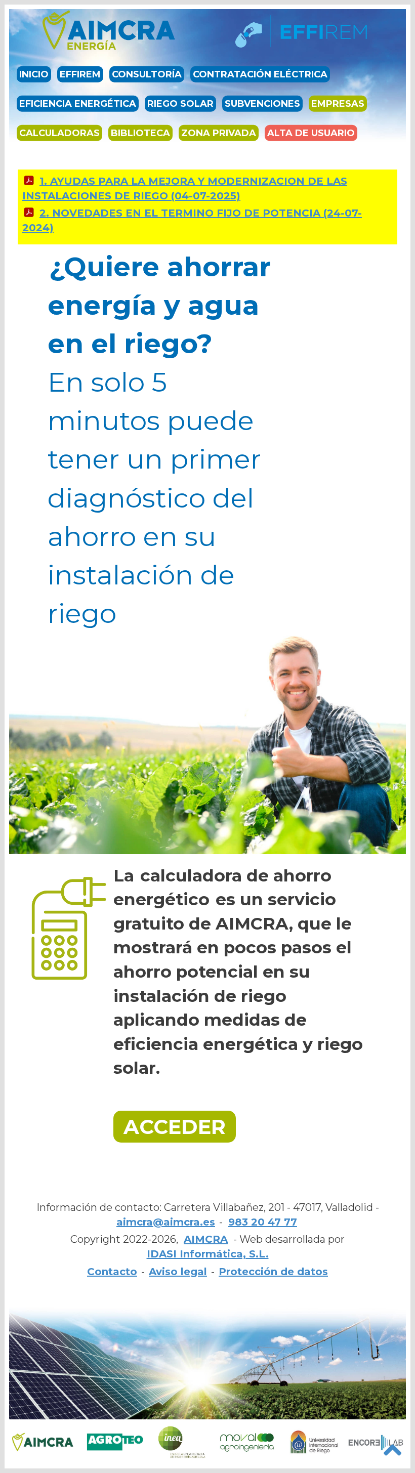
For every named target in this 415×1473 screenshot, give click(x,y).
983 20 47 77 (262, 1222)
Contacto (112, 1272)
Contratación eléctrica (260, 74)
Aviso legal (178, 1272)
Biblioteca (140, 133)
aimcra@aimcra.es (165, 1222)
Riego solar (180, 103)
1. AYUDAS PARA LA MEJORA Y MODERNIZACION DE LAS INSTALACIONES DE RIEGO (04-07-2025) (184, 188)
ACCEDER (174, 1126)
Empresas (337, 103)
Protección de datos (273, 1272)
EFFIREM (80, 74)
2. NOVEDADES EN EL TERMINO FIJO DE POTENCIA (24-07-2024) (192, 220)
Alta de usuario (311, 133)
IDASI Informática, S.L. (208, 1254)
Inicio (34, 74)
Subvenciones (262, 103)
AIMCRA (206, 1239)
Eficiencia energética (77, 103)
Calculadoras (59, 133)
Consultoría (147, 74)
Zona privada (218, 133)
